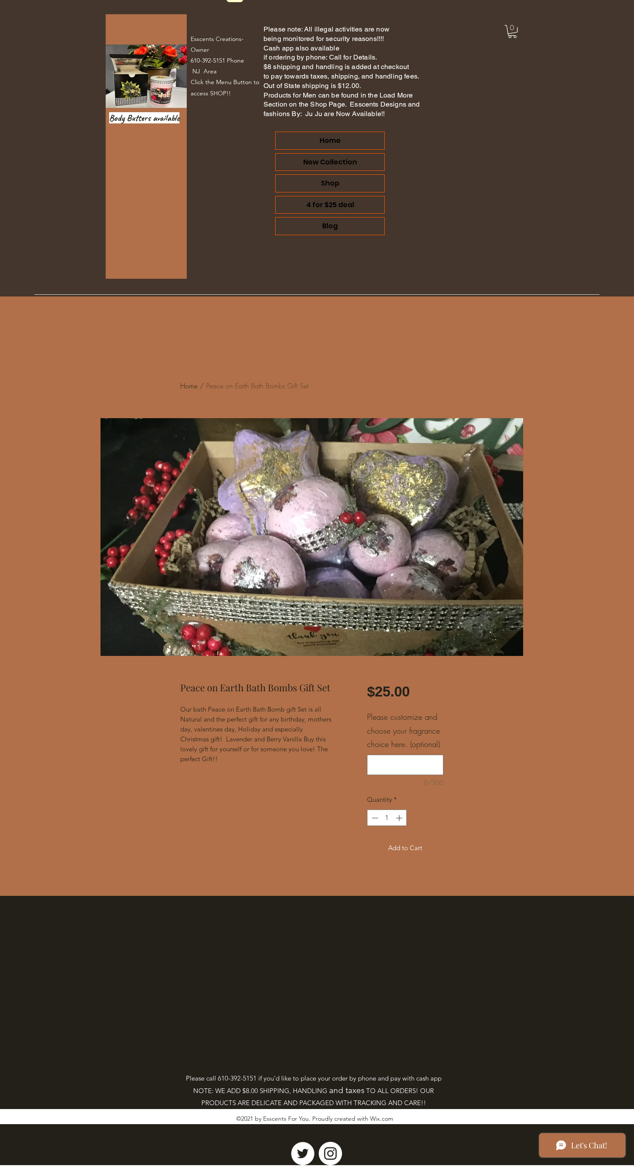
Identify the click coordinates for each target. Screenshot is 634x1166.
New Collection (330, 162)
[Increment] (400, 818)
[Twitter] (302, 1153)
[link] (512, 31)
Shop (330, 183)
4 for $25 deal (330, 205)
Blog (330, 226)
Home (330, 140)
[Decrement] (374, 818)
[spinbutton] (387, 818)
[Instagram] (330, 1153)
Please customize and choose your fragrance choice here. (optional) (403, 730)
